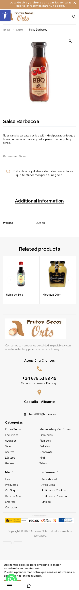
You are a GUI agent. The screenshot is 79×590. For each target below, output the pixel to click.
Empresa (10, 502)
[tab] (39, 202)
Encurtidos (11, 435)
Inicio (8, 479)
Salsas (19, 30)
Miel (42, 457)
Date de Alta (13, 496)
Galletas (45, 446)
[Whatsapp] (11, 579)
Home (7, 30)
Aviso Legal (49, 485)
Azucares (11, 440)
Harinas (9, 463)
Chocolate (46, 452)
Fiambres (45, 440)
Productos (11, 485)
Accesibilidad (49, 479)
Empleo (46, 502)
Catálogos (11, 490)
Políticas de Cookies (54, 490)
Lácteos (10, 457)
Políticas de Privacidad (55, 496)
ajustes (36, 576)
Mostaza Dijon (52, 294)
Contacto (11, 507)
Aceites (9, 452)
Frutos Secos (13, 429)
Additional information (39, 201)
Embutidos (46, 435)
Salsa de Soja (14, 294)
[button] (5, 15)
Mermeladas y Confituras (55, 429)
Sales (8, 446)
